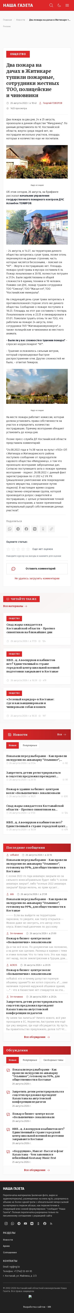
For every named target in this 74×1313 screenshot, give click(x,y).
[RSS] (51, 1223)
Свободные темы (53, 1060)
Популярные (30, 745)
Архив (6, 1246)
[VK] (34, 529)
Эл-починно (16, 933)
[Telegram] (18, 529)
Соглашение (10, 1252)
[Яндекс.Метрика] (37, 1298)
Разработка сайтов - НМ (37, 1307)
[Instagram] (6, 1223)
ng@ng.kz (14, 1266)
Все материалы (13, 606)
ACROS (13, 965)
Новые (12, 745)
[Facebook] (26, 529)
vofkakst (14, 855)
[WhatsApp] (9, 529)
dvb (12, 894)
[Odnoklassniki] (38, 1223)
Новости (20, 20)
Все (59, 734)
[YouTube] (25, 1223)
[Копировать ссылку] (51, 529)
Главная (7, 20)
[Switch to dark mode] (59, 5)
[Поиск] (51, 5)
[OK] (43, 529)
